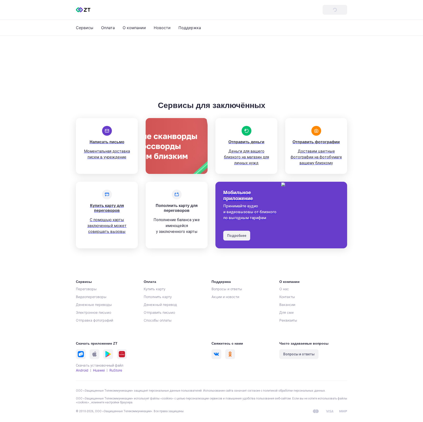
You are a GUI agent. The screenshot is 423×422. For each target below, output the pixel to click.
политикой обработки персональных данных (294, 390)
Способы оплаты (158, 320)
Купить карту (154, 289)
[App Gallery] (122, 354)
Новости (162, 27)
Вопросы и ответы (227, 289)
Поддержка (189, 27)
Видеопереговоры (91, 297)
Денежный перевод (160, 304)
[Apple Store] (94, 354)
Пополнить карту (158, 297)
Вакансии (287, 304)
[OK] (230, 354)
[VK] (216, 354)
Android (82, 370)
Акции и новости (225, 297)
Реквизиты (288, 320)
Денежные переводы (94, 304)
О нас (284, 289)
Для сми (286, 312)
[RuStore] (81, 354)
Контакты (287, 297)
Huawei (99, 370)
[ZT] (83, 10)
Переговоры (86, 289)
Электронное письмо (93, 312)
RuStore (115, 370)
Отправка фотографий (94, 320)
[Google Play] (108, 354)
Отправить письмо (159, 312)
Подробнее (236, 236)
